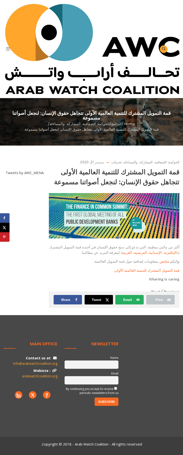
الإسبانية (156, 252)
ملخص (164, 261)
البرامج (116, 123)
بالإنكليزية (171, 252)
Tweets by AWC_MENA (24, 172)
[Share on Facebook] (5, 218)
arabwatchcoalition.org (39, 376)
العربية (127, 252)
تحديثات (116, 162)
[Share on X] (5, 227)
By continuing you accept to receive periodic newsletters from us (92, 391)
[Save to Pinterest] (5, 237)
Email (114, 373)
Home (129, 123)
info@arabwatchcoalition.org (35, 363)
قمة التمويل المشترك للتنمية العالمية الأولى (146, 270)
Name (114, 358)
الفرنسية (141, 252)
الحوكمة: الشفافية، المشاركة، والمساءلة (80, 123)
